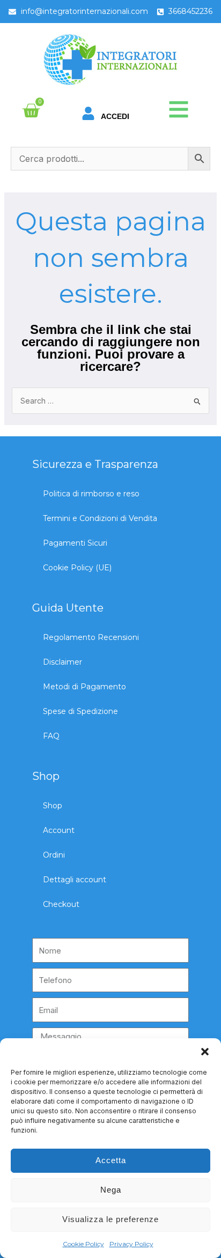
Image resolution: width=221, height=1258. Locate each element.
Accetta (110, 1160)
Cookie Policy (83, 1244)
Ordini (54, 855)
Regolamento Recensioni (91, 637)
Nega (110, 1189)
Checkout (61, 904)
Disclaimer (62, 662)
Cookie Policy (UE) (77, 567)
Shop (52, 805)
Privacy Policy (131, 1244)
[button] (205, 1051)
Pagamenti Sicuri (75, 543)
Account (59, 830)
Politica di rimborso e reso (91, 493)
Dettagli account (74, 879)
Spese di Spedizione (80, 711)
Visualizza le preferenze (110, 1219)
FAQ (51, 736)
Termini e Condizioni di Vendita (100, 518)
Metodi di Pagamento (84, 686)
